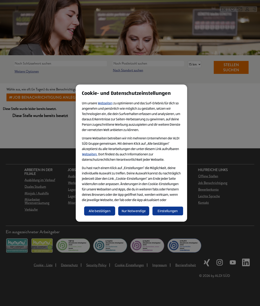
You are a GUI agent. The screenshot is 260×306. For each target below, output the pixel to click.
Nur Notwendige (134, 211)
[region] (131, 153)
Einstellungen (168, 211)
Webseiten (105, 103)
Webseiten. (89, 154)
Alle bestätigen (99, 211)
